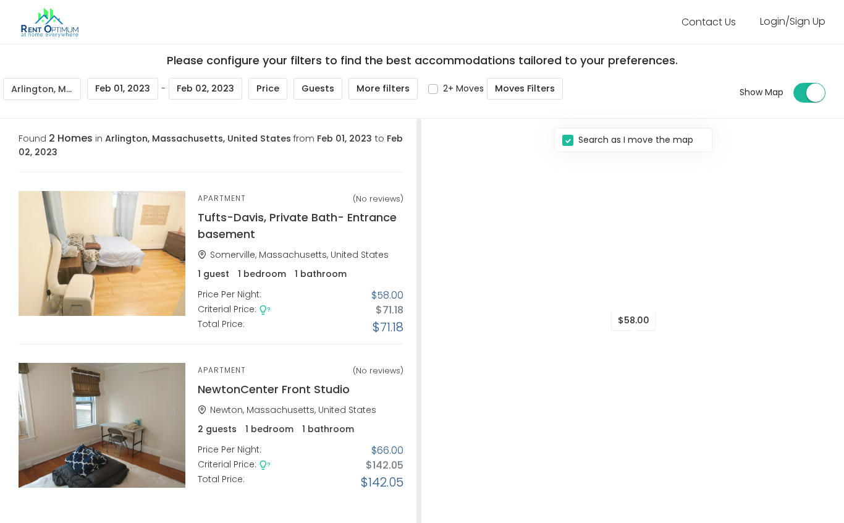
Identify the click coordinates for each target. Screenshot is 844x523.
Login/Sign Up (792, 21)
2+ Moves (463, 88)
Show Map (761, 92)
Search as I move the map (635, 140)
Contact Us (709, 22)
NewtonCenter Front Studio (274, 389)
